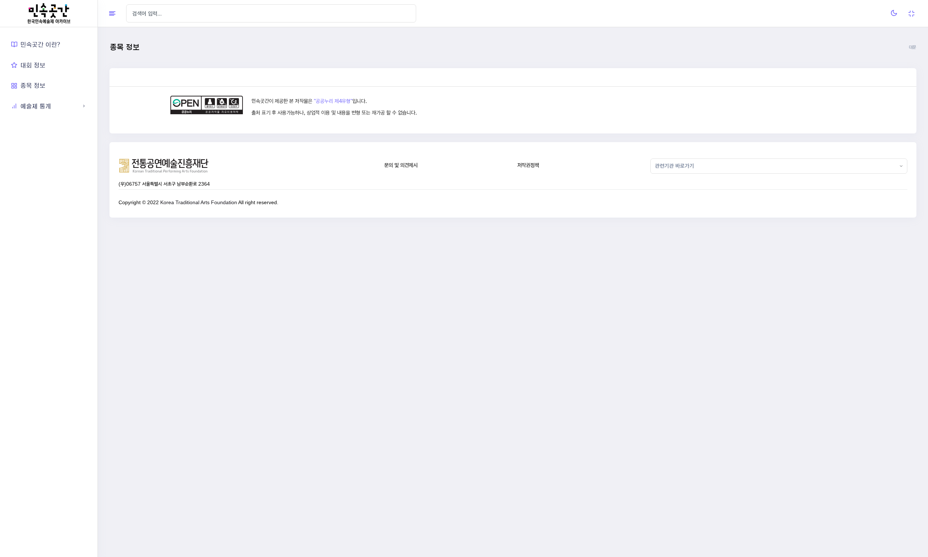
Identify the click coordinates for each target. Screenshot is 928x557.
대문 (912, 47)
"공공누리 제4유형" (333, 101)
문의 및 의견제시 (401, 165)
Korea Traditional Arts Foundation (198, 202)
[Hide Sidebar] (112, 13)
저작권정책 (528, 165)
